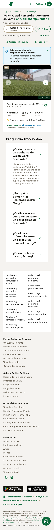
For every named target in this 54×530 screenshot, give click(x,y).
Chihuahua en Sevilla (13, 418)
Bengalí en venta (11, 388)
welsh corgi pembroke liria (35, 287)
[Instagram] (12, 477)
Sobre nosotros (11, 441)
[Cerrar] (47, 50)
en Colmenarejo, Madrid (32, 18)
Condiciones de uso (13, 456)
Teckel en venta (11, 362)
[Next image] (45, 82)
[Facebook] (6, 477)
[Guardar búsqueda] (46, 521)
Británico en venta (12, 381)
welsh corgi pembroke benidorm (34, 278)
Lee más (44, 35)
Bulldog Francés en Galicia (16, 422)
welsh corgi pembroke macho (37, 313)
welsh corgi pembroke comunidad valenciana (11, 292)
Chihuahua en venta (13, 343)
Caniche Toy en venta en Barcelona (20, 426)
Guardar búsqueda (18, 42)
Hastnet (28, 497)
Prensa (6, 453)
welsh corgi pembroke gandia (14, 326)
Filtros (45, 29)
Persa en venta (10, 396)
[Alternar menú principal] (5, 4)
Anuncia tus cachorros (14, 464)
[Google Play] (13, 488)
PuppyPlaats (41, 497)
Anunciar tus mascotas (14, 460)
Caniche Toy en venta (14, 366)
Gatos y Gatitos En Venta (16, 373)
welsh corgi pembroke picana (14, 303)
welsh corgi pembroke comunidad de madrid (13, 279)
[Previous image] (8, 82)
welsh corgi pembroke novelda (37, 294)
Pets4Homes (14, 497)
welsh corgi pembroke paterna (15, 310)
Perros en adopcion (13, 430)
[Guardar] (45, 105)
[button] (27, 82)
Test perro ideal (11, 472)
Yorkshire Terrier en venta (16, 350)
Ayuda (6, 449)
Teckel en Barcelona (13, 407)
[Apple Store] (37, 488)
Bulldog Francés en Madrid (16, 411)
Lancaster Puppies (12, 504)
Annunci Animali (30, 500)
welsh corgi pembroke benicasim (34, 304)
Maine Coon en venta (14, 392)
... (22, 12)
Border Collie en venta (14, 358)
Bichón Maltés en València (16, 415)
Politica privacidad (12, 445)
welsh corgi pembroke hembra (37, 320)
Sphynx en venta (11, 384)
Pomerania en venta (13, 354)
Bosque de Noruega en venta (17, 377)
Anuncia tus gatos (12, 468)
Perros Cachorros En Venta (17, 339)
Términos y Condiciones (12, 518)
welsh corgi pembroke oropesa (15, 318)
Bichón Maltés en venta (15, 347)
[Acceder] (49, 4)
